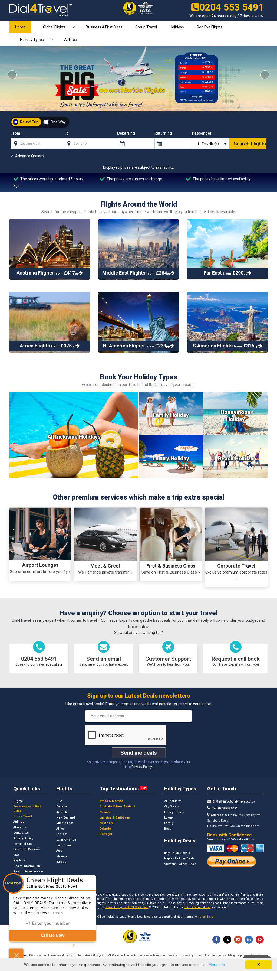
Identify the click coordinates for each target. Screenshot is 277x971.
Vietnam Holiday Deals (180, 864)
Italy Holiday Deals (177, 853)
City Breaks (172, 806)
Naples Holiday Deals (179, 858)
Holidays (177, 27)
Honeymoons (174, 812)
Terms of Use (23, 844)
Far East (61, 834)
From (15, 133)
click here (206, 916)
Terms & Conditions (197, 907)
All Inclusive (173, 801)
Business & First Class (104, 27)
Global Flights (54, 27)
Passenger (202, 133)
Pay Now (19, 860)
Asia (59, 850)
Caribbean (63, 845)
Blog (16, 855)
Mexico (61, 856)
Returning (163, 133)
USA (59, 801)
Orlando (105, 828)
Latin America (66, 840)
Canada (61, 806)
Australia (62, 812)
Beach (168, 828)
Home (20, 27)
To (66, 133)
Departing (126, 133)
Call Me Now (52, 936)
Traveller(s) (210, 144)
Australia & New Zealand (117, 806)
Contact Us (21, 833)
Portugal (106, 834)
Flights (18, 801)
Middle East (64, 823)
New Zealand (65, 817)
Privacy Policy (141, 767)
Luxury (168, 817)
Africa (60, 828)
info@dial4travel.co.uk (238, 801)
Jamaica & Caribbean (115, 817)
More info (217, 964)
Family (168, 823)
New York (106, 823)
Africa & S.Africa (111, 801)
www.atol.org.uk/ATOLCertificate (126, 907)
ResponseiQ (80, 945)
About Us (19, 827)
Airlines (70, 39)
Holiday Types (32, 39)
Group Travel (146, 27)
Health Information (26, 866)
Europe (61, 862)
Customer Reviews (26, 849)
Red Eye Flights (209, 27)
